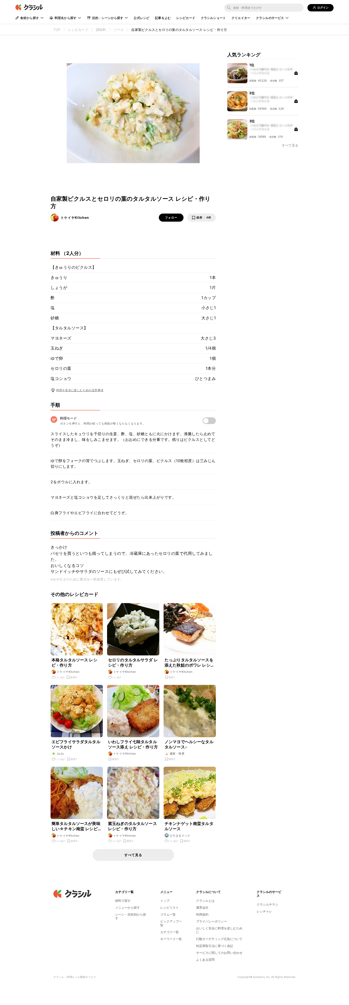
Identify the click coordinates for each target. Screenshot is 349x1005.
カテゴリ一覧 (169, 932)
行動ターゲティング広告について (219, 939)
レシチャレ (264, 911)
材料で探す (123, 901)
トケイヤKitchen (75, 217)
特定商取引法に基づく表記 (214, 946)
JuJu (60, 753)
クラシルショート (213, 18)
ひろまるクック (180, 835)
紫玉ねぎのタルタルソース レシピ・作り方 (132, 826)
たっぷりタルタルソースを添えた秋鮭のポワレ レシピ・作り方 (189, 663)
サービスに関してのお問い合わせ (219, 953)
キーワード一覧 (171, 939)
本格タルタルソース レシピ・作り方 (74, 663)
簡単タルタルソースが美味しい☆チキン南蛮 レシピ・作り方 (77, 826)
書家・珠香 (177, 753)
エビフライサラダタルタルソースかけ (76, 744)
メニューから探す (127, 907)
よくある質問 (205, 959)
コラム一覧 (168, 914)
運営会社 (202, 907)
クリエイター (240, 18)
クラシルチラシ (267, 904)
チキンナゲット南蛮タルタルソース (189, 826)
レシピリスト (169, 907)
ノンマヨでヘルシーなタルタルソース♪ (189, 744)
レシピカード (185, 18)
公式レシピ (141, 18)
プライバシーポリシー (211, 921)
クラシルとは (205, 901)
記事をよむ (163, 18)
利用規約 (202, 914)
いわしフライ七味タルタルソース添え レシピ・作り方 (133, 744)
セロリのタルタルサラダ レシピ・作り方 (133, 663)
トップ (165, 901)
